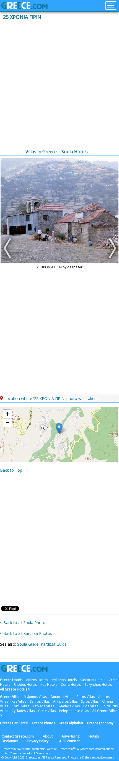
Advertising (70, 736)
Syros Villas (90, 701)
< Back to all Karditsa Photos (26, 633)
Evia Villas (90, 706)
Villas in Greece (41, 152)
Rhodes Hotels (25, 684)
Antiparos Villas (65, 701)
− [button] (7, 422)
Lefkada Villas (43, 706)
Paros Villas (86, 696)
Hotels (94, 736)
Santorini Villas (61, 696)
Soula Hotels (74, 152)
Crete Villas (47, 710)
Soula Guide (27, 644)
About (48, 736)
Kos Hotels (48, 684)
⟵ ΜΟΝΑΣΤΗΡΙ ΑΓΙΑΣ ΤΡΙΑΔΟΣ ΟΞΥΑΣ (8, 248)
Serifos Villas (40, 701)
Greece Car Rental (14, 723)
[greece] (24, 7)
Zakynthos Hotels (98, 684)
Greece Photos (43, 723)
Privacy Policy (37, 741)
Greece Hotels (11, 679)
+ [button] (7, 414)
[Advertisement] (59, 85)
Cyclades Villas (23, 710)
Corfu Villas (20, 706)
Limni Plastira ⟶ (111, 248)
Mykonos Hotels (64, 679)
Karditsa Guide (54, 644)
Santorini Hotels (92, 679)
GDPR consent (69, 741)
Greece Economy (100, 723)
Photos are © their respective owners (91, 757)
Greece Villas (10, 696)
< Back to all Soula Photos (23, 622)
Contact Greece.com (18, 736)
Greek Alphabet (71, 723)
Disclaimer (10, 741)
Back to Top (11, 470)
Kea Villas (19, 701)
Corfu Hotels (71, 684)
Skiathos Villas (69, 706)
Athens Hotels (37, 679)
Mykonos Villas (35, 696)
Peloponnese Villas (74, 710)
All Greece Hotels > (15, 689)
